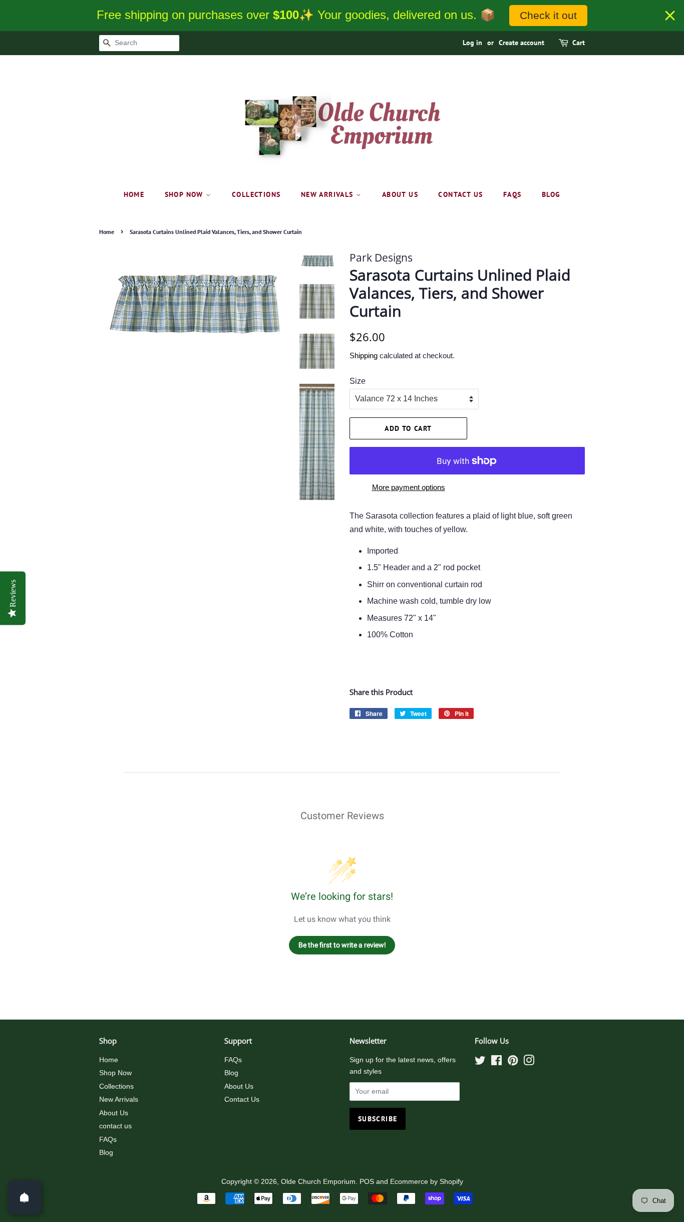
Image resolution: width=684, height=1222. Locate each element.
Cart (578, 42)
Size (358, 381)
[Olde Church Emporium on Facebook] (496, 1062)
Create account (521, 42)
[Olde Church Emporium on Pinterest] (512, 1062)
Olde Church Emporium (318, 1181)
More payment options (408, 487)
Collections (256, 194)
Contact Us (241, 1099)
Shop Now (185, 194)
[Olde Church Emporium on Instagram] (528, 1062)
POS (367, 1181)
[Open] (25, 1197)
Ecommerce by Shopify (426, 1181)
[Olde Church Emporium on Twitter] (480, 1062)
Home (134, 194)
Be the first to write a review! (342, 945)
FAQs (512, 194)
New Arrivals (328, 194)
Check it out (548, 15)
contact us (460, 194)
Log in (472, 42)
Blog (551, 194)
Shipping (364, 355)
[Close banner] (670, 16)
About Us (400, 194)
